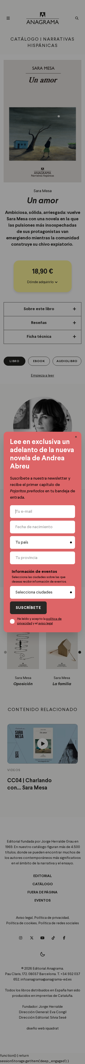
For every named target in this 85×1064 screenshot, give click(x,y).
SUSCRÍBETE (28, 608)
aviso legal (45, 623)
